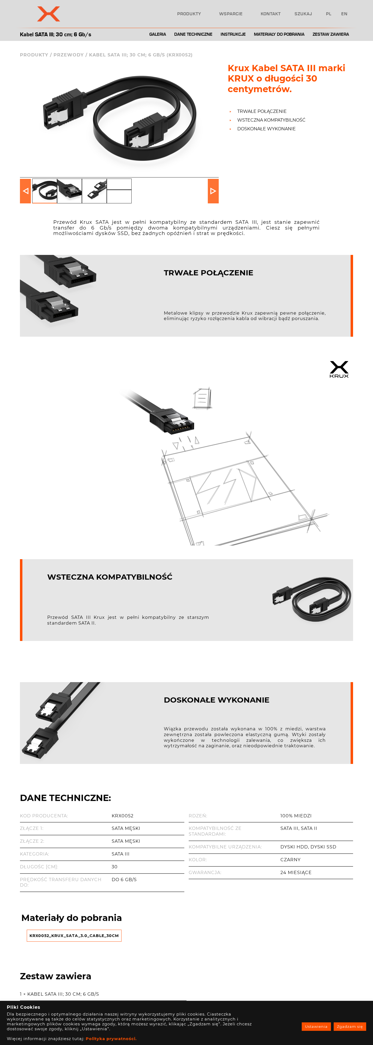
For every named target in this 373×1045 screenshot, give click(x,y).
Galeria (157, 34)
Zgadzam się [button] (350, 1026)
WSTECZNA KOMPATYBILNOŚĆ (271, 120)
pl (328, 13)
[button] (213, 191)
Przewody (69, 55)
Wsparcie (231, 13)
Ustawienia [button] (316, 1026)
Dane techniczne (193, 34)
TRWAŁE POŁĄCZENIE (262, 111)
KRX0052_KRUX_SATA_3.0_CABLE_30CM (74, 935)
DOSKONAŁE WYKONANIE (266, 128)
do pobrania (279, 34)
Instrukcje (233, 34)
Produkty (189, 13)
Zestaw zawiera (331, 34)
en (344, 13)
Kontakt (271, 13)
